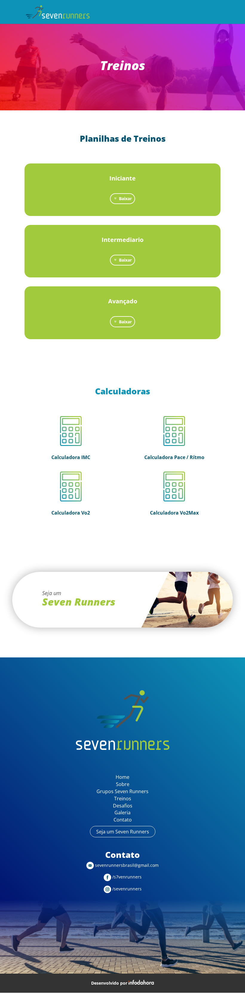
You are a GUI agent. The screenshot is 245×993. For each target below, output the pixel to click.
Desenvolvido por (109, 983)
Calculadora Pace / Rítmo (174, 457)
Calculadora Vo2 (70, 512)
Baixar (125, 198)
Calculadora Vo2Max (174, 512)
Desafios (122, 805)
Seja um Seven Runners (122, 831)
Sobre (122, 784)
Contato (123, 819)
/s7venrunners (126, 877)
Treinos (122, 798)
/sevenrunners (126, 889)
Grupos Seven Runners (122, 791)
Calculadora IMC (70, 457)
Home (122, 777)
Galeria (122, 812)
